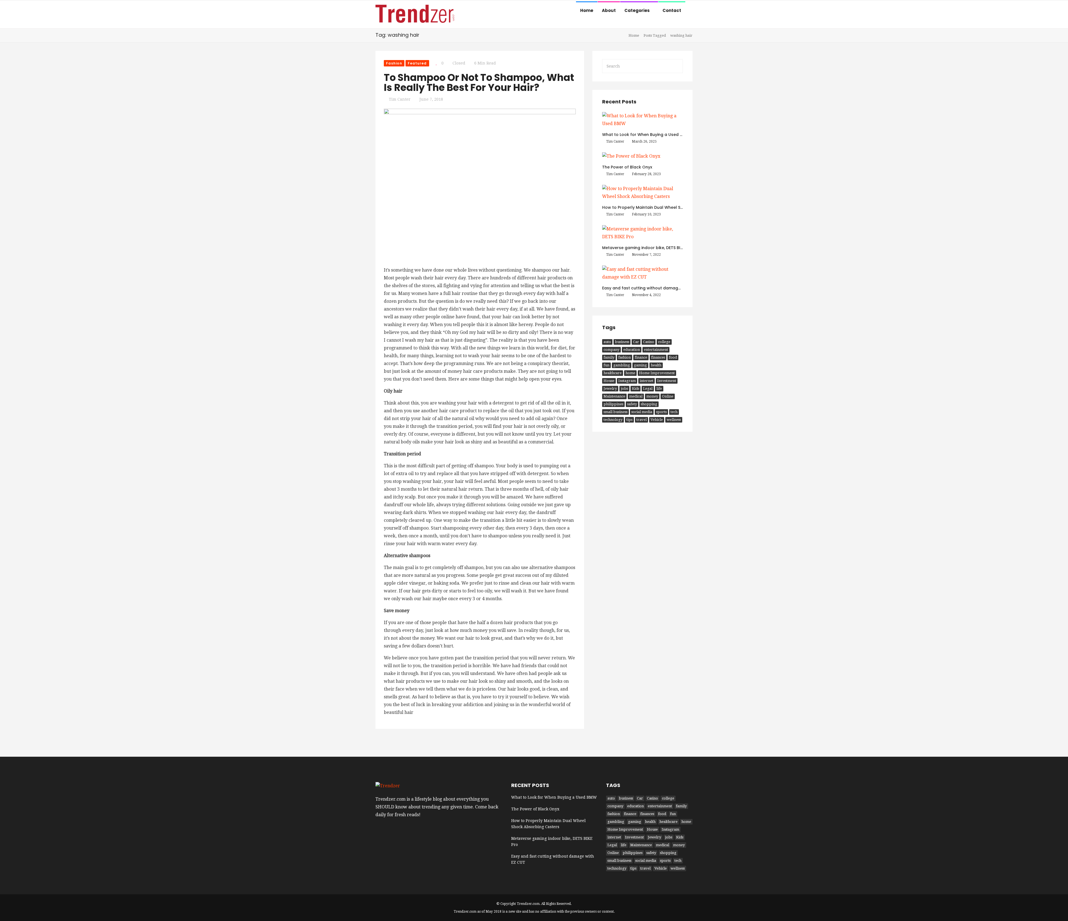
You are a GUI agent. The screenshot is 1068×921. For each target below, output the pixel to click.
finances (658, 357)
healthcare (613, 373)
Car (636, 342)
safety (632, 404)
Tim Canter (400, 99)
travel (641, 420)
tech (674, 412)
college (664, 342)
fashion (624, 357)
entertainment (656, 349)
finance (641, 357)
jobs (624, 388)
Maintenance (614, 396)
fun (606, 365)
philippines (613, 404)
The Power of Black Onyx (627, 167)
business (622, 342)
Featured (417, 63)
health (656, 365)
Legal (647, 388)
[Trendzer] (414, 15)
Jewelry (610, 388)
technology (613, 420)
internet (646, 381)
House (609, 381)
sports (661, 412)
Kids (635, 388)
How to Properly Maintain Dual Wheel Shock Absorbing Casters (666, 207)
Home (586, 10)
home (630, 373)
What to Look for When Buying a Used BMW (645, 134)
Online (667, 396)
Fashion (394, 63)
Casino (648, 342)
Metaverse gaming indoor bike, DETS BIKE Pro (647, 247)
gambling (621, 365)
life (659, 388)
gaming (640, 365)
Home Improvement (657, 373)
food (673, 357)
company (611, 349)
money (652, 396)
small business (615, 412)
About (609, 10)
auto (607, 342)
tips (629, 420)
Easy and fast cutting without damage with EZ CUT (653, 288)
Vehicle (657, 420)
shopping (649, 404)
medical (635, 396)
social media (641, 412)
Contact (671, 10)
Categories (637, 10)
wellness (674, 420)
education (631, 349)
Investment (666, 381)
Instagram (627, 381)
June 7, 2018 (431, 99)
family (609, 357)
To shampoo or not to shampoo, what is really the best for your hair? (479, 82)
